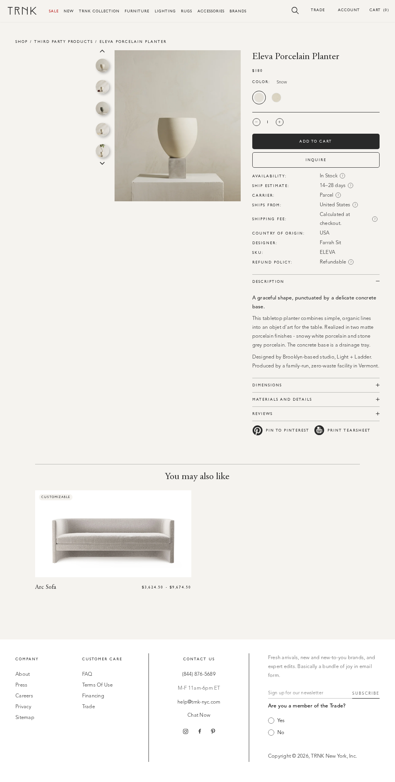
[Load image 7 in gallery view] (102, 65)
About (22, 674)
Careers (24, 696)
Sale (54, 11)
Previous (102, 50)
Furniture (137, 11)
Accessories (211, 11)
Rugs (186, 11)
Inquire (316, 160)
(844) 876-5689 (199, 674)
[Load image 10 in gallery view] (102, 129)
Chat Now (198, 715)
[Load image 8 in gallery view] (102, 87)
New (69, 11)
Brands (238, 11)
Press (21, 685)
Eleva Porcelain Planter (133, 41)
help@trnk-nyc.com (198, 702)
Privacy (23, 706)
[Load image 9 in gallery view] (102, 108)
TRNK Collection (99, 11)
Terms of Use (97, 685)
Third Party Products (63, 41)
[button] (295, 10)
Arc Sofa (45, 587)
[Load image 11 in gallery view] (102, 151)
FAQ (87, 674)
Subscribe (366, 693)
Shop (21, 41)
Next (102, 163)
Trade (318, 10)
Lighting (165, 11)
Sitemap (24, 717)
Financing (93, 696)
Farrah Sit (330, 242)
